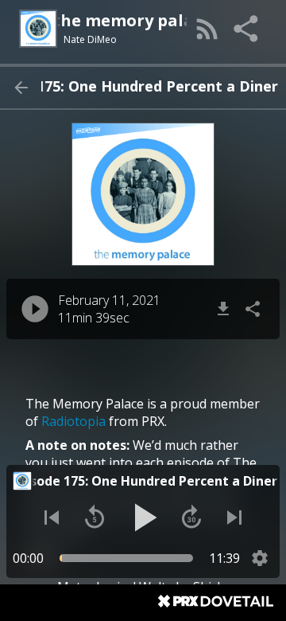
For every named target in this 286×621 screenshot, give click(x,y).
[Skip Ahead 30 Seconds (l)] (191, 517)
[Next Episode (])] (234, 517)
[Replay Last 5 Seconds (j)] (94, 517)
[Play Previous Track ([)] (51, 517)
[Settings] (259, 558)
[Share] (247, 29)
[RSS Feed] (207, 29)
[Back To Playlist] (20, 87)
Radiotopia (73, 421)
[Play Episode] (35, 309)
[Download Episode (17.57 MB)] (223, 308)
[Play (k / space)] (143, 517)
